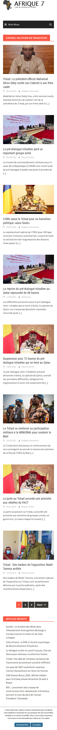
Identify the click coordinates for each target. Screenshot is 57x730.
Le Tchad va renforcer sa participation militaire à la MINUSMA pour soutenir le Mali (27, 432)
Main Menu (13, 24)
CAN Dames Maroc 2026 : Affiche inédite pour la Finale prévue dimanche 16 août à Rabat (27, 679)
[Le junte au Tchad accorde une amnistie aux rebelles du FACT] (28, 478)
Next (40, 604)
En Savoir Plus (22, 725)
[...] (47, 103)
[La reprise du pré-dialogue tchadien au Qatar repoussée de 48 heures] (28, 268)
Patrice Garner (28, 366)
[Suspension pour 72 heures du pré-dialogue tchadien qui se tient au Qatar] (28, 338)
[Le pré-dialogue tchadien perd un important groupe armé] (28, 129)
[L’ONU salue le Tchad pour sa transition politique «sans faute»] (28, 199)
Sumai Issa (26, 296)
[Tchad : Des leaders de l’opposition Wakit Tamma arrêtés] (28, 544)
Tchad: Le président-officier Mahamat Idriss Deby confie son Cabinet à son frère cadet (28, 83)
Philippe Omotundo (30, 91)
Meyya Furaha (27, 157)
